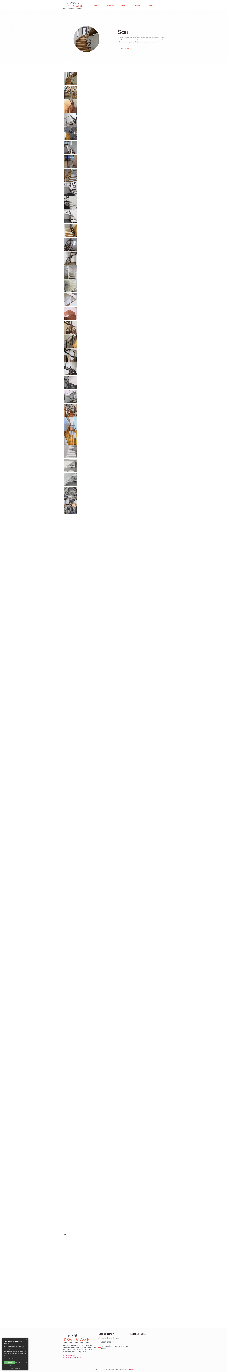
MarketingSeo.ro (129, 1369)
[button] (124, 48)
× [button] (26, 1339)
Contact (150, 5)
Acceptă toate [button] (9, 1362)
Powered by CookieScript (15, 1368)
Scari (123, 5)
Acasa (96, 5)
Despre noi (110, 5)
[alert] (15, 1354)
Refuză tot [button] (21, 1362)
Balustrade (136, 5)
